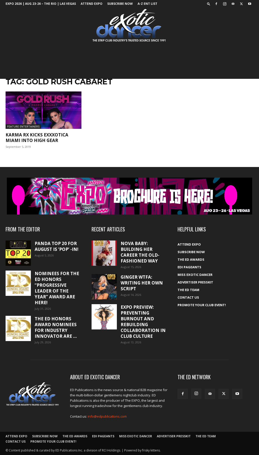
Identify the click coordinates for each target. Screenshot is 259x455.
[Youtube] (249, 4)
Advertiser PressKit (195, 282)
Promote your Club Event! (202, 305)
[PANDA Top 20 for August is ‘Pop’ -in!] (18, 253)
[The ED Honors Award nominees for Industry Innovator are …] (18, 328)
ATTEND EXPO (91, 4)
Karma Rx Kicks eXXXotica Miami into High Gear (37, 137)
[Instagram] (224, 4)
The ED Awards (191, 259)
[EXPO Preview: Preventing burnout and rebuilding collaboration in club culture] (104, 316)
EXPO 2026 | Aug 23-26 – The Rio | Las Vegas (41, 4)
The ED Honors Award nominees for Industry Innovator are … (56, 327)
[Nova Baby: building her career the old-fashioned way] (104, 253)
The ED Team (188, 290)
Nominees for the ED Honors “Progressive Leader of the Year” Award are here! (57, 288)
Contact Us (188, 297)
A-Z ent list (147, 4)
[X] (241, 4)
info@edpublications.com (107, 416)
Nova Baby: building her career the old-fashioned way (140, 252)
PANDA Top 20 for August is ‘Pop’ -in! (56, 246)
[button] (208, 4)
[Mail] (233, 4)
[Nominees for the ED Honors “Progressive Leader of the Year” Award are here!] (18, 283)
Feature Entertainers (23, 126)
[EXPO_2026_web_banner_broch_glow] (129, 196)
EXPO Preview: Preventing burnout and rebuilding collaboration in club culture (143, 321)
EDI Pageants (189, 267)
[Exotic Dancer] (129, 25)
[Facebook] (216, 4)
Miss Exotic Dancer (195, 274)
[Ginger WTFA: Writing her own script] (104, 286)
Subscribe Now (120, 4)
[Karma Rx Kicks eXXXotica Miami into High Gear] (43, 110)
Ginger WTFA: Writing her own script (142, 283)
